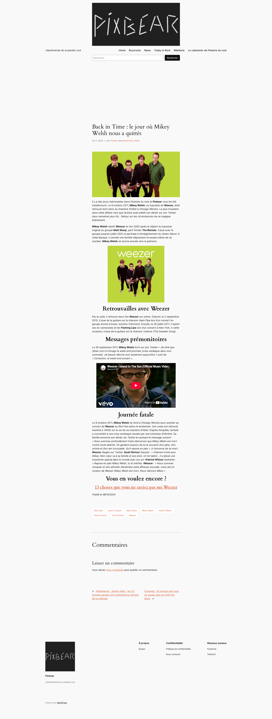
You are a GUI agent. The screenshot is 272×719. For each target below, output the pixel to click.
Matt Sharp (132, 510)
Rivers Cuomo (100, 515)
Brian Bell (98, 510)
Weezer (132, 515)
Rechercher (172, 58)
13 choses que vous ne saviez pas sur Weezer (136, 487)
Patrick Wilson (165, 510)
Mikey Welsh (147, 510)
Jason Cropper (114, 510)
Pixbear (114, 140)
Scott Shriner (118, 515)
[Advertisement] (136, 86)
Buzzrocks (128, 140)
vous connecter (115, 570)
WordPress (62, 702)
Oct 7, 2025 (97, 140)
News (137, 140)
